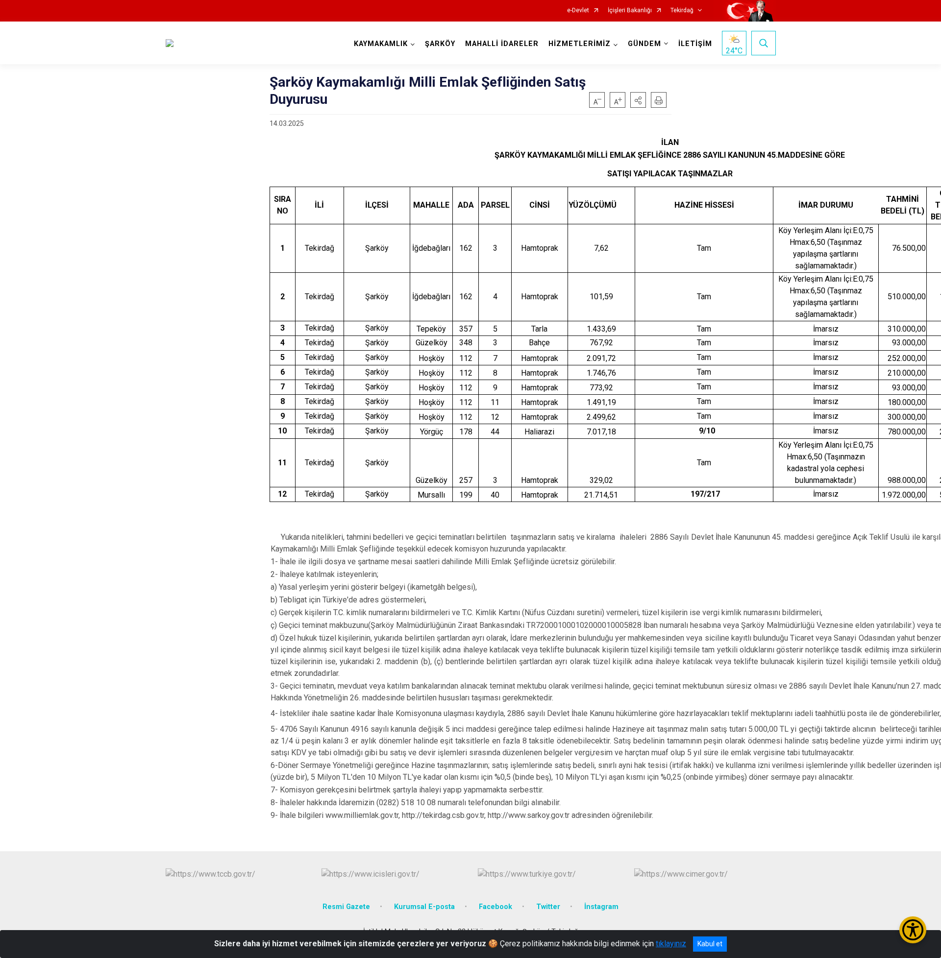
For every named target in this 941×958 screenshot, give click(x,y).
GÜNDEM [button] (644, 44)
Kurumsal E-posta (424, 907)
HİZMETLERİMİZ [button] (579, 44)
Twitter (548, 907)
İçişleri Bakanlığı (630, 10)
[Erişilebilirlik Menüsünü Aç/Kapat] (912, 929)
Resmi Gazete (346, 907)
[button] (638, 100)
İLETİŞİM (695, 44)
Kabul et (709, 944)
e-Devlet (578, 10)
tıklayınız (671, 943)
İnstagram (601, 907)
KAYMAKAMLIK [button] (381, 44)
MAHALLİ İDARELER (502, 44)
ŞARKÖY (440, 44)
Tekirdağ (681, 10)
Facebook (495, 907)
